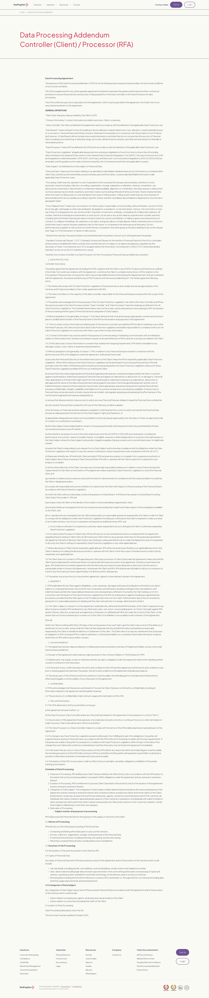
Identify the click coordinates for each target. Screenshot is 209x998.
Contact (76, 5)
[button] (39, 4)
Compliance (25, 959)
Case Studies (91, 959)
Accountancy (61, 962)
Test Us (176, 5)
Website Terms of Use (145, 959)
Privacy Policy (142, 970)
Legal (58, 966)
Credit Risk (24, 962)
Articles (89, 955)
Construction (61, 959)
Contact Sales (161, 5)
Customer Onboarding (29, 955)
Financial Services (63, 955)
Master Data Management (30, 966)
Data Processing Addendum (40, 12)
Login (189, 5)
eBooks (89, 970)
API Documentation (145, 955)
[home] (21, 5)
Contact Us (116, 955)
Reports (89, 962)
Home (22, 12)
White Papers (91, 974)
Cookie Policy (77, 986)
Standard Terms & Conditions (149, 962)
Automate (24, 974)
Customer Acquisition (29, 970)
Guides (89, 966)
